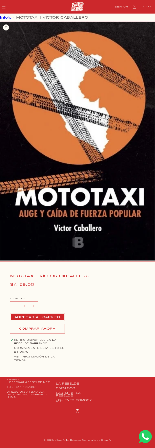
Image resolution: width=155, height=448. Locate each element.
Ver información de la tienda (34, 358)
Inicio (6, 17)
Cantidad (18, 298)
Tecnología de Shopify (96, 440)
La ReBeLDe (67, 383)
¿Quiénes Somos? (74, 400)
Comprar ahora (37, 328)
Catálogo (65, 388)
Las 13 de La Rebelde (68, 394)
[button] (121, 6)
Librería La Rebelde (68, 440)
